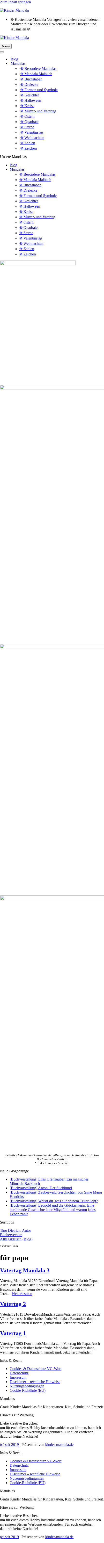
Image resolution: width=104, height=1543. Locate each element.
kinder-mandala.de (59, 1444)
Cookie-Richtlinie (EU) (27, 1390)
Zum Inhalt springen (15, 2)
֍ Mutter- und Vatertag (38, 111)
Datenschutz (19, 1373)
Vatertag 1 (13, 1333)
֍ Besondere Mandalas (38, 68)
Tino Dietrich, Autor (15, 1230)
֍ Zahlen (27, 143)
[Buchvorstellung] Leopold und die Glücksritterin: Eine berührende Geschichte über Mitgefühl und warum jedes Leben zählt (53, 1209)
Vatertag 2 (13, 1304)
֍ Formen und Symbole (39, 90)
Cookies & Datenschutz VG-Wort (35, 1369)
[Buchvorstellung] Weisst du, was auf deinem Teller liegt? (54, 1201)
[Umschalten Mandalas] (84, 64)
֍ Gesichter (29, 95)
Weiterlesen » (22, 1294)
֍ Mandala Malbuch (36, 74)
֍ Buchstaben (31, 79)
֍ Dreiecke (29, 84)
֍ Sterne (27, 127)
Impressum (18, 1377)
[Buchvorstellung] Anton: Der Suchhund (41, 1188)
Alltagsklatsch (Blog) (16, 1239)
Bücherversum (11, 1235)
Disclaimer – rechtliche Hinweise (35, 1382)
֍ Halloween (30, 100)
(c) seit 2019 (9, 1444)
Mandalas (17, 169)
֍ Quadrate (29, 122)
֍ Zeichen (28, 148)
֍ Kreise (27, 106)
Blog (14, 59)
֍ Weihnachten (32, 138)
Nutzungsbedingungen (27, 1386)
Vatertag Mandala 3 (25, 1270)
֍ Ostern (27, 116)
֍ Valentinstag (31, 132)
